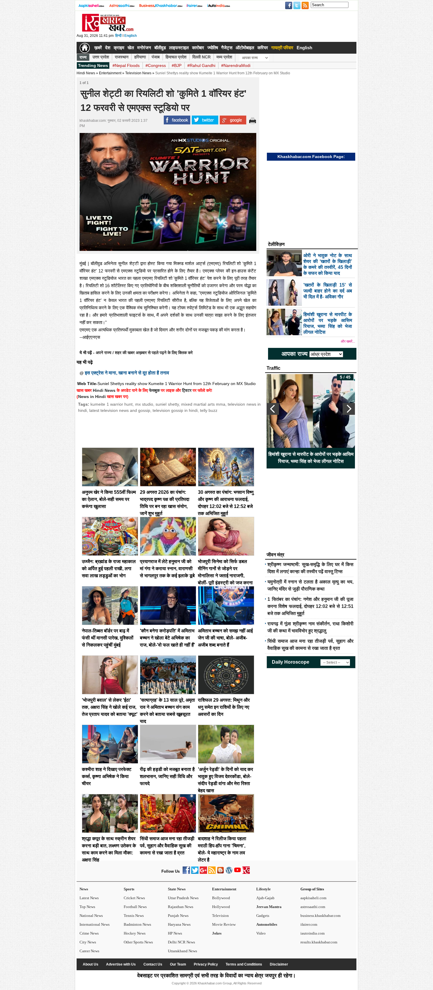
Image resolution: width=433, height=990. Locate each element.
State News (177, 889)
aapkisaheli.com (313, 898)
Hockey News (135, 933)
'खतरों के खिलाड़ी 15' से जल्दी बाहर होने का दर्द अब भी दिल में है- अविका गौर (310, 458)
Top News (87, 907)
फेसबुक (154, 390)
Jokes (217, 933)
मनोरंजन (144, 47)
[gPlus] (203, 872)
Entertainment (224, 889)
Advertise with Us (121, 964)
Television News (138, 73)
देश (107, 47)
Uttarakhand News (182, 951)
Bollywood (221, 898)
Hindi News (86, 73)
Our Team (178, 964)
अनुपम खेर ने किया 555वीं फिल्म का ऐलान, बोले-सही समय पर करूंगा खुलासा (109, 499)
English (130, 36)
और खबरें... (348, 341)
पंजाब (156, 57)
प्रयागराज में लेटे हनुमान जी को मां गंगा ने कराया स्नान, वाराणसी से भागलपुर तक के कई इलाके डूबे (167, 568)
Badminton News (137, 924)
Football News (135, 907)
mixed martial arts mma (203, 404)
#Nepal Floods (126, 65)
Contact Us (152, 964)
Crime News (89, 933)
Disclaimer (279, 964)
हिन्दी (118, 36)
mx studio (144, 404)
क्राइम (119, 47)
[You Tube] (237, 872)
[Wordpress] (229, 872)
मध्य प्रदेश (224, 57)
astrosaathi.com (312, 907)
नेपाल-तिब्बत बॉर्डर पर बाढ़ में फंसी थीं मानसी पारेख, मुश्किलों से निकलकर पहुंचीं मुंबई (107, 637)
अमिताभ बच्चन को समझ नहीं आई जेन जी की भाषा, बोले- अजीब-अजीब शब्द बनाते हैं (225, 637)
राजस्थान (121, 57)
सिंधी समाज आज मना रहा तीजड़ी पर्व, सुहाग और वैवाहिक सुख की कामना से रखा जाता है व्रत (167, 845)
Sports (129, 889)
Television (220, 915)
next (349, 409)
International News (95, 924)
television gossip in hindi (175, 410)
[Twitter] (195, 872)
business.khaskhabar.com (320, 915)
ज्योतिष (212, 47)
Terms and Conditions (244, 964)
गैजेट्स (226, 47)
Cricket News (134, 898)
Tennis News (134, 915)
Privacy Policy (206, 964)
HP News (175, 933)
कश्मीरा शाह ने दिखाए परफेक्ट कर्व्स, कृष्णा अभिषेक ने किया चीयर (106, 776)
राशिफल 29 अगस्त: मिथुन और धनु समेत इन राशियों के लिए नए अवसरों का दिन (224, 707)
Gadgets (262, 915)
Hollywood (221, 907)
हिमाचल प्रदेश (176, 57)
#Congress (156, 65)
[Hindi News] (107, 30)
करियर (262, 47)
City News (88, 942)
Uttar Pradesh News (183, 898)
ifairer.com (308, 924)
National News (91, 915)
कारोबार (198, 47)
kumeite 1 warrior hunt (111, 404)
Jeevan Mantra (269, 907)
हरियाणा (140, 57)
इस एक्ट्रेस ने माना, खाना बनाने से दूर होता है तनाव (127, 372)
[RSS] (212, 872)
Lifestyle (263, 889)
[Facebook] (186, 872)
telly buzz (208, 410)
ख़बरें (98, 47)
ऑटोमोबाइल (245, 47)
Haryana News (179, 924)
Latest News (89, 898)
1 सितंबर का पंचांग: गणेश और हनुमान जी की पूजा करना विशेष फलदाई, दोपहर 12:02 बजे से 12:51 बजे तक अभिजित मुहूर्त (310, 606)
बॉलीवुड (160, 47)
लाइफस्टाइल (179, 47)
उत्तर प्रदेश (100, 57)
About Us (90, 964)
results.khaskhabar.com (318, 942)
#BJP (176, 65)
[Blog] (220, 872)
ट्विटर (186, 390)
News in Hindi (92, 396)
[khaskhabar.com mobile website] (246, 872)
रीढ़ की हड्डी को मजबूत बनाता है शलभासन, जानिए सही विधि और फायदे (167, 776)
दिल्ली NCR (201, 57)
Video (261, 933)
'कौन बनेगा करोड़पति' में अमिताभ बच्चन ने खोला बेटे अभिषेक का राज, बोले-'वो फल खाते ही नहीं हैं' (167, 637)
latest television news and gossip (119, 410)
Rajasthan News (180, 907)
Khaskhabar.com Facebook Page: (311, 156)
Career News (89, 951)
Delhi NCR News (181, 942)
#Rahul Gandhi (201, 65)
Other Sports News (138, 942)
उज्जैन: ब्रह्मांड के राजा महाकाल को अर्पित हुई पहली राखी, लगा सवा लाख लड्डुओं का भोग (109, 568)
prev (273, 409)
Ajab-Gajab (265, 898)
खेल (131, 47)
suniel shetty (167, 404)
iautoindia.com (312, 933)
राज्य (83, 57)
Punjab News (178, 915)
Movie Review (224, 924)
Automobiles (266, 924)
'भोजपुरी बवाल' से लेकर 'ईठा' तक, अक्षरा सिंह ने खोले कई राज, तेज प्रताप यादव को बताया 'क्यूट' (110, 707)
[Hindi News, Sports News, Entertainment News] (85, 48)
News (84, 889)
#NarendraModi (235, 65)
